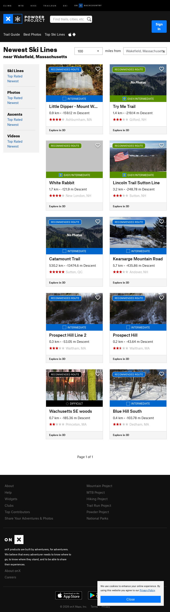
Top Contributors (17, 512)
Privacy (106, 606)
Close (130, 599)
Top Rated (15, 76)
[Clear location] (164, 51)
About (9, 486)
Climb (7, 5)
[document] (130, 593)
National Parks (97, 518)
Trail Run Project (99, 505)
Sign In (159, 26)
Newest (13, 81)
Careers (10, 577)
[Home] (26, 19)
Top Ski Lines (55, 34)
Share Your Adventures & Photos (29, 518)
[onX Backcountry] (88, 6)
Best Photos (32, 34)
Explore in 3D (57, 130)
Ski (65, 5)
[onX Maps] (14, 543)
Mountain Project (99, 486)
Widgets (11, 499)
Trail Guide (11, 34)
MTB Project (96, 492)
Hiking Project (97, 499)
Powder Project (98, 512)
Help (8, 492)
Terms (94, 606)
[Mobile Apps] (71, 34)
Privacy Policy (147, 590)
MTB (21, 5)
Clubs (9, 505)
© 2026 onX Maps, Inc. (73, 606)
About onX (13, 571)
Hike (34, 5)
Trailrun (49, 5)
